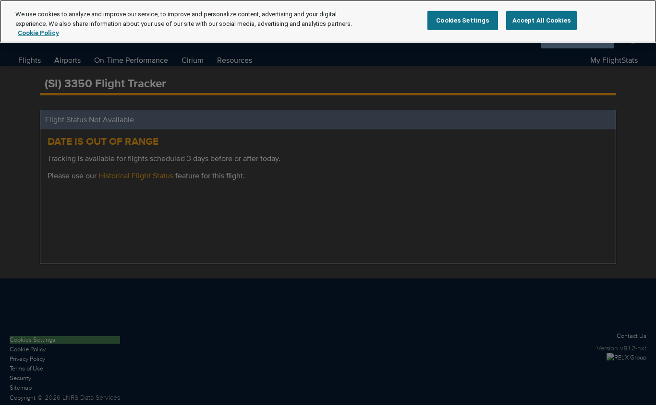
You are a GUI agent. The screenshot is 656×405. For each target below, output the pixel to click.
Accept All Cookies (541, 20)
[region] (328, 21)
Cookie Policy (38, 32)
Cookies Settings (462, 20)
